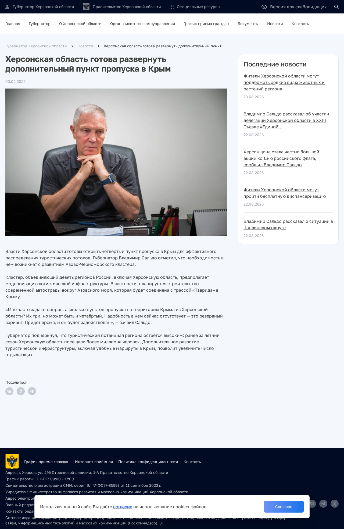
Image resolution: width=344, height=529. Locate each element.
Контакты (301, 23)
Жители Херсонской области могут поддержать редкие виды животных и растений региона (284, 82)
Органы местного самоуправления (142, 23)
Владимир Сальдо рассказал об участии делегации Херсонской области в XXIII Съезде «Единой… (286, 120)
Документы (248, 23)
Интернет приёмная (94, 461)
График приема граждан (206, 23)
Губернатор (40, 23)
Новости (275, 23)
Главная (12, 23)
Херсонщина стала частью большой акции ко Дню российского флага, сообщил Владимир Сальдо (281, 158)
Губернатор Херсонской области (36, 46)
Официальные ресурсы (198, 6)
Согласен (283, 506)
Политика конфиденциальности (148, 461)
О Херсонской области (80, 23)
